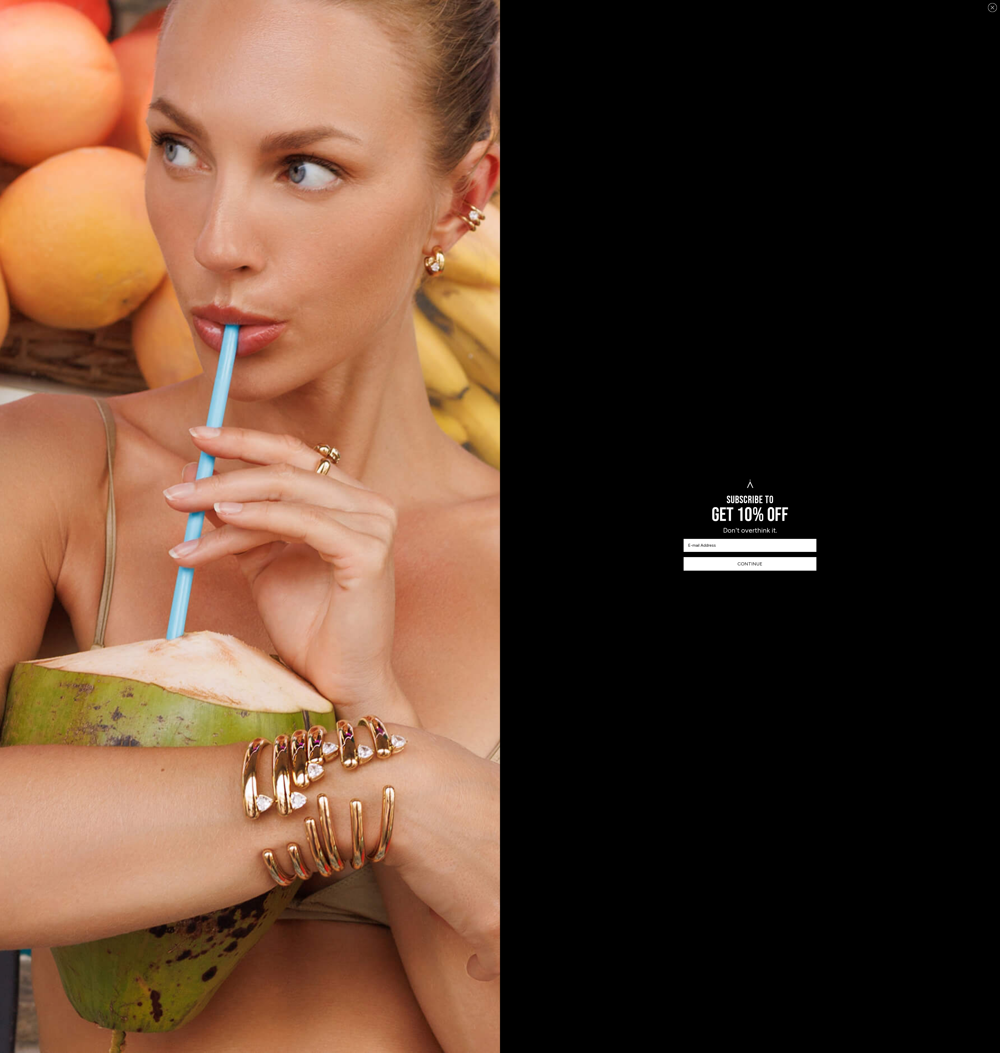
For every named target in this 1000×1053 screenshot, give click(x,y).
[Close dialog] (992, 7)
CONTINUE (750, 564)
